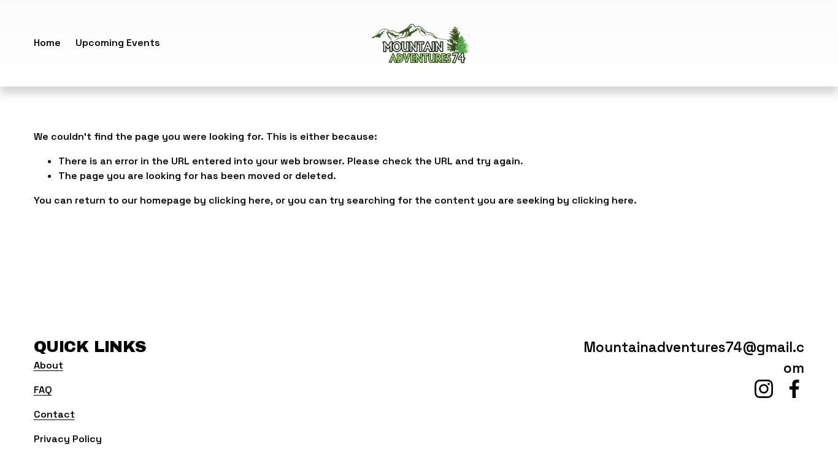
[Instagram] (764, 389)
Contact (54, 414)
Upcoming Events (117, 42)
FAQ (43, 389)
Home (47, 42)
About (48, 365)
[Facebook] (794, 389)
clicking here (240, 200)
